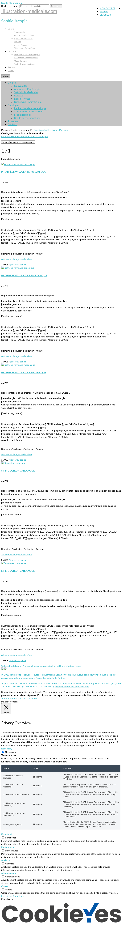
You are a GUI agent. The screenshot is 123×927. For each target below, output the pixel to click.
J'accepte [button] (32, 698)
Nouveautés (19, 32)
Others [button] (4, 886)
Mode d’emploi (20, 61)
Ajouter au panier (17, 264)
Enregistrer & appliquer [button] (13, 896)
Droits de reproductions (24, 64)
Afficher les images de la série (16, 259)
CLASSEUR (105, 14)
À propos (11, 67)
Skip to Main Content (11, 3)
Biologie (17, 41)
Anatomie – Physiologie (24, 35)
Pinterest (63, 130)
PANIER (104, 11)
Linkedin (55, 130)
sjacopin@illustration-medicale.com (71, 686)
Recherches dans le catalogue (27, 54)
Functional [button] (6, 834)
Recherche (56, 6)
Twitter (47, 130)
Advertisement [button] (8, 873)
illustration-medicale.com (29, 11)
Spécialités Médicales (23, 38)
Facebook (39, 130)
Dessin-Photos (20, 45)
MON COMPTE (107, 8)
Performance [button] (7, 847)
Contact (11, 70)
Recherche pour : (10, 6)
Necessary (10, 752)
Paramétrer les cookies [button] (13, 698)
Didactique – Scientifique (24, 48)
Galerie (11, 29)
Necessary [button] (6, 748)
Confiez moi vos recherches (26, 57)
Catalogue (12, 51)
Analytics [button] (5, 860)
